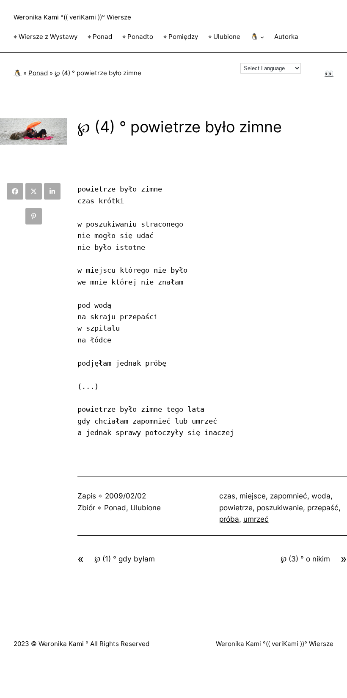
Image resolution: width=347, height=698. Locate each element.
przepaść (323, 507)
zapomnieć (288, 495)
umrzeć (256, 519)
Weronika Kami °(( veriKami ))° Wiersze (72, 17)
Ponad (38, 73)
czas (227, 495)
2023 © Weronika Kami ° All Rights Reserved (81, 644)
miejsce (253, 495)
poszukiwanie (280, 507)
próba (229, 519)
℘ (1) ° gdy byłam (124, 558)
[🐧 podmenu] (262, 37)
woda (320, 495)
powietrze (236, 507)
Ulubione (145, 507)
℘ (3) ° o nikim (305, 558)
